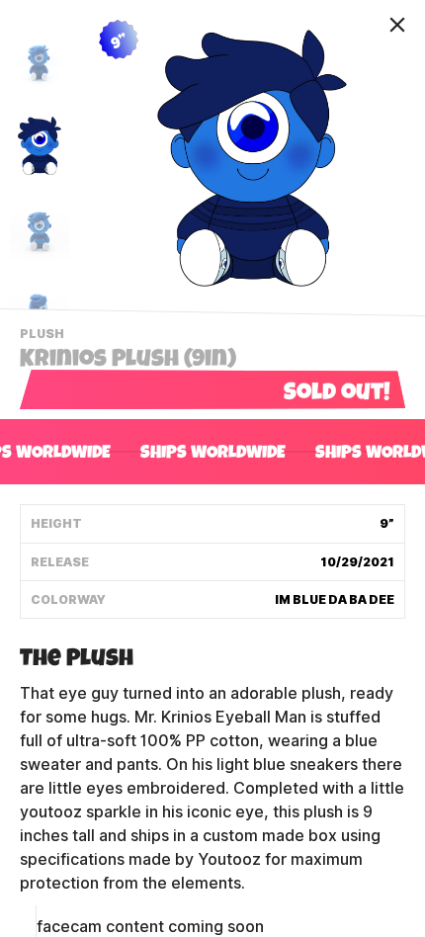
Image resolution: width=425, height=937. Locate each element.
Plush (44, 336)
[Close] (397, 24)
